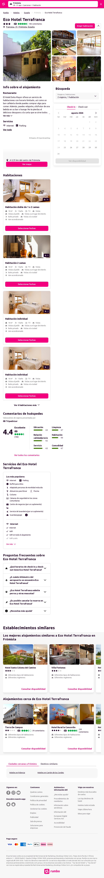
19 (71, 141)
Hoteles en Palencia (17, 773)
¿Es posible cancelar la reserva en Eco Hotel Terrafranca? (26, 602)
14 (83, 135)
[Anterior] (59, 113)
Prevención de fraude (62, 827)
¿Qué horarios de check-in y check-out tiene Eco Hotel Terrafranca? (27, 568)
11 (65, 135)
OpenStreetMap (44, 138)
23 (96, 141)
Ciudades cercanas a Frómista (22, 764)
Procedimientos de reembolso (61, 800)
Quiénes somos (36, 792)
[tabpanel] (52, 773)
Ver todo (7, 130)
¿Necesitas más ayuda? (21, 611)
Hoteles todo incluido (86, 805)
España (27, 13)
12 (71, 135)
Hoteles (16, 13)
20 (77, 141)
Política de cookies (37, 805)
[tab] (22, 764)
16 (96, 135)
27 (77, 147)
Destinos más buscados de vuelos (87, 793)
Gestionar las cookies (38, 809)
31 (59, 154)
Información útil (60, 812)
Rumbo (6, 13)
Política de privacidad (38, 800)
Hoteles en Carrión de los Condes (51, 773)
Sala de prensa (36, 821)
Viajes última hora (85, 809)
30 (96, 147)
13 (77, 135)
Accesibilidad (59, 823)
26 (71, 147)
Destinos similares (49, 764)
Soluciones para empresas (36, 826)
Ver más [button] (9, 544)
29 (90, 147)
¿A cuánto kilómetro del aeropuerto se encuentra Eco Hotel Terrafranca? (24, 580)
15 (90, 135)
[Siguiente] (96, 113)
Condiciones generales (39, 796)
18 (65, 141)
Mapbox (34, 138)
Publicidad (34, 817)
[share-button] (98, 26)
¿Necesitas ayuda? (61, 795)
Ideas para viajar (84, 814)
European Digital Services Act (60, 817)
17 (59, 141)
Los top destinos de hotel (85, 800)
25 (65, 147)
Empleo (33, 813)
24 (59, 147)
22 (90, 141)
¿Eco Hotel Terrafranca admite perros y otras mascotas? (25, 592)
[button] (27, 55)
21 (83, 141)
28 (83, 147)
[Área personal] (101, 4)
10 (59, 135)
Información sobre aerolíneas (61, 806)
